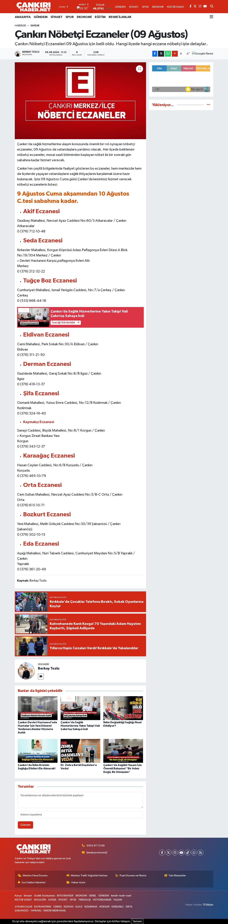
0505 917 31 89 (96, 845)
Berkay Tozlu (48, 668)
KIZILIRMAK (90, 906)
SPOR (70, 17)
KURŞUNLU (117, 906)
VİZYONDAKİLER (102, 899)
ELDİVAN (68, 906)
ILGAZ (79, 906)
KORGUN (104, 906)
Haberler (20, 25)
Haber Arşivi (78, 882)
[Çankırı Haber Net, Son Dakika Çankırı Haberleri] (33, 6)
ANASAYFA (23, 17)
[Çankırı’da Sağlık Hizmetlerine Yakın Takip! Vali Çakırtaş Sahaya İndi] (80, 708)
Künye (18, 895)
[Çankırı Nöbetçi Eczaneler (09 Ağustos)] (80, 100)
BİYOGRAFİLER (65, 895)
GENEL (92, 895)
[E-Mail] (41, 676)
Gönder (25, 824)
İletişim (28, 895)
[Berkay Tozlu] (26, 670)
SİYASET (57, 17)
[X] (168, 852)
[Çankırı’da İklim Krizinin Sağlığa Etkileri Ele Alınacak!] (38, 750)
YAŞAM (117, 899)
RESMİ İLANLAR (120, 17)
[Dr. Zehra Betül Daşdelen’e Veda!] (80, 750)
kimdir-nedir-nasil (121, 895)
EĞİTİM (100, 17)
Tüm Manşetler (177, 875)
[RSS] (200, 852)
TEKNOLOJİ (84, 899)
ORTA (129, 906)
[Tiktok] (188, 852)
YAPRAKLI (35, 910)
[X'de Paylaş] (161, 54)
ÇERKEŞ (57, 906)
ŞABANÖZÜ (21, 910)
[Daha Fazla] (175, 54)
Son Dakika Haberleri (34, 882)
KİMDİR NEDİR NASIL (54, 910)
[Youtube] (181, 852)
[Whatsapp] (194, 852)
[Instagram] (175, 852)
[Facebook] (162, 852)
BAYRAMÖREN (42, 906)
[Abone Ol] (202, 53)
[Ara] (211, 6)
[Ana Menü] (211, 17)
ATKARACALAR (23, 906)
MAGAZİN (40, 899)
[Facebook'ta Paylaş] (154, 54)
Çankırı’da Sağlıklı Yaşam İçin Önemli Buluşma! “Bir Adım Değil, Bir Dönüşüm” (122, 768)
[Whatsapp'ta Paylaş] (168, 54)
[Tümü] (208, 104)
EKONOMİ (84, 17)
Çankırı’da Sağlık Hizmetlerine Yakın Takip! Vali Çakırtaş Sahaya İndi (80, 726)
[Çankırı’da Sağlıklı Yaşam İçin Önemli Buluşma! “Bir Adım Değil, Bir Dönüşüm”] (123, 750)
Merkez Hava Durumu (35, 875)
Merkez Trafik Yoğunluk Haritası (89, 875)
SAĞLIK (34, 25)
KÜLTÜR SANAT (23, 899)
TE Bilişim (208, 904)
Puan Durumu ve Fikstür (133, 875)
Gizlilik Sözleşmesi (44, 895)
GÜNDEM (41, 17)
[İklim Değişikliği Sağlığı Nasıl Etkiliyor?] (123, 708)
